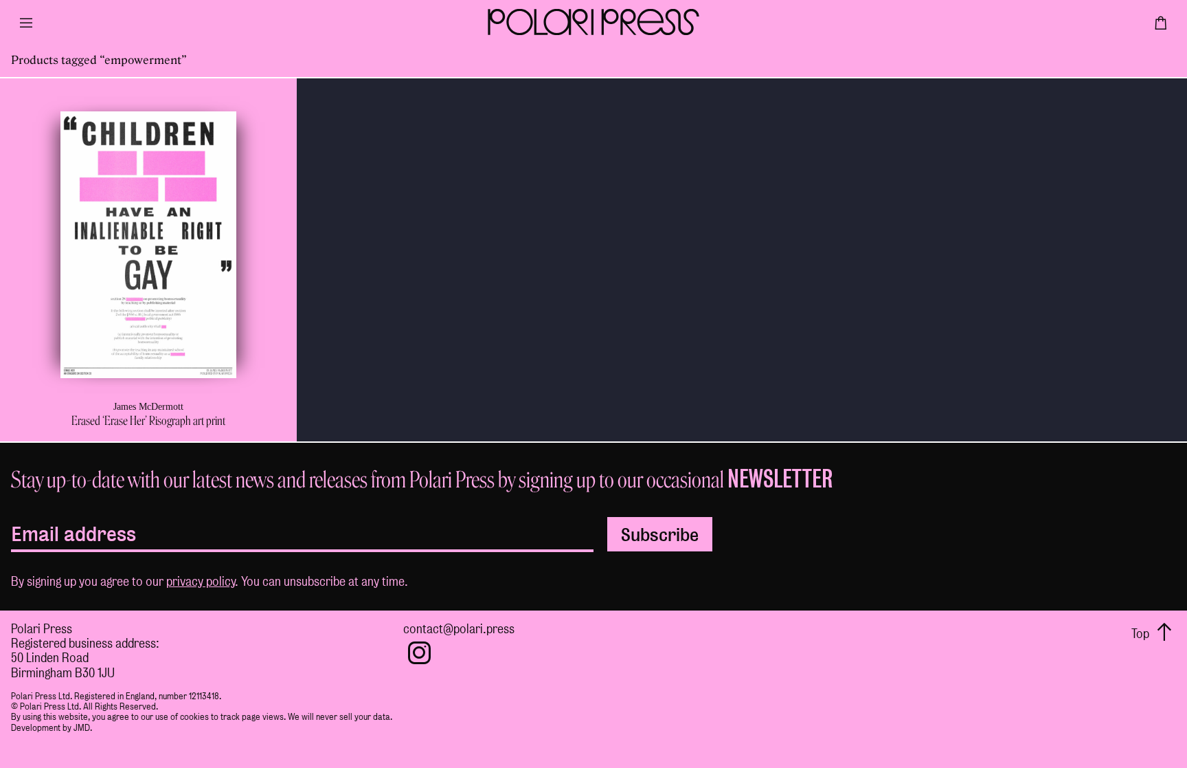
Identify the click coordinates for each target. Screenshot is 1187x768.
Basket (1161, 28)
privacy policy (200, 581)
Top (1141, 633)
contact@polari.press (459, 629)
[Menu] (25, 28)
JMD (82, 728)
